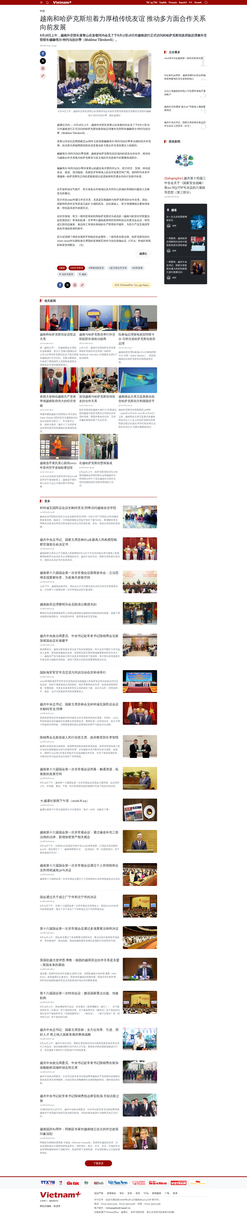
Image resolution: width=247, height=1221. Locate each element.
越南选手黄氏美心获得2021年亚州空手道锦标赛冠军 (58, 465)
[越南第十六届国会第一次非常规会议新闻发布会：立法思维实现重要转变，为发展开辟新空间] (140, 581)
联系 (175, 1193)
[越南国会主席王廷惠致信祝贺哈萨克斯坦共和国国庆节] (137, 380)
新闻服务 (156, 1193)
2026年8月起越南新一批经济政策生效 (183, 58)
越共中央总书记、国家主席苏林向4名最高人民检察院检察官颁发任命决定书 (78, 542)
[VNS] (117, 1183)
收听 (174, 226)
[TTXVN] (47, 1183)
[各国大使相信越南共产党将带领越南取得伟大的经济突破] (59, 380)
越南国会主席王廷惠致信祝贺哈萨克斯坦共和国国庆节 (136, 399)
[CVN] (138, 1183)
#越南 (62, 268)
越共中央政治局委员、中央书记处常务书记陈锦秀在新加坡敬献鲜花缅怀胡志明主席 (79, 1065)
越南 (84, 274)
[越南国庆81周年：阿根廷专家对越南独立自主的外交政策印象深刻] (140, 1138)
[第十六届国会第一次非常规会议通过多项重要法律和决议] (140, 937)
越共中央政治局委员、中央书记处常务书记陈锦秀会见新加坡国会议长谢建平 (79, 638)
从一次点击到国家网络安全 (176, 218)
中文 (190, 2)
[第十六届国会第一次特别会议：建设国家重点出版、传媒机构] (140, 1002)
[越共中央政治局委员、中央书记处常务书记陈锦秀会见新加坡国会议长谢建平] (140, 645)
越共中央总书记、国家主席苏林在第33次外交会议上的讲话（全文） (185, 124)
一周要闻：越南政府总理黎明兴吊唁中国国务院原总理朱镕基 (176, 242)
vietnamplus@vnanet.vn (118, 1208)
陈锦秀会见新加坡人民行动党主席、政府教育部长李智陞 (79, 737)
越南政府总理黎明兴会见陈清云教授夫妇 (68, 604)
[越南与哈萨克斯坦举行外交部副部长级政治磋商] (98, 318)
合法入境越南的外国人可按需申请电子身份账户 (184, 93)
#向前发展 (137, 268)
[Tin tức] (73, 1183)
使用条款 (111, 1193)
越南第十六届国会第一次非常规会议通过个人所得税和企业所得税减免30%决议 (79, 868)
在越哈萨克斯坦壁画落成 (95, 463)
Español (183, 2)
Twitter (43, 61)
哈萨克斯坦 (67, 274)
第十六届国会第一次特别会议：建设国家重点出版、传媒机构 (79, 995)
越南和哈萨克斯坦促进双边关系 (58, 337)
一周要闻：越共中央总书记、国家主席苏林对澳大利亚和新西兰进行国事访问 (176, 267)
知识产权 (98, 1193)
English (163, 2)
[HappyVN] (198, 1183)
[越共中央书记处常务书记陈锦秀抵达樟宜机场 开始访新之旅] (140, 1105)
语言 (138, 1193)
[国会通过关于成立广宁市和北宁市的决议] (140, 906)
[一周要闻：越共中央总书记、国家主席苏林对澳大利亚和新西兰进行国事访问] (198, 267)
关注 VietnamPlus (124, 285)
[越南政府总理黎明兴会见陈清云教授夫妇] (140, 613)
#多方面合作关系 (118, 268)
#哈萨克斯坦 (76, 268)
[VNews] (60, 1183)
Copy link (43, 76)
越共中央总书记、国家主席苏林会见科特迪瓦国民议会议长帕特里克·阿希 (79, 707)
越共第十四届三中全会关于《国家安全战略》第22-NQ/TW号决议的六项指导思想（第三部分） (185, 185)
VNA (146, 1193)
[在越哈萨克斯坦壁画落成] (98, 447)
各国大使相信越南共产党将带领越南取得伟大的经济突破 (58, 401)
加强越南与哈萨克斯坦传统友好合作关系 (97, 399)
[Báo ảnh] (178, 1183)
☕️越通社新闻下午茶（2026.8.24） (64, 801)
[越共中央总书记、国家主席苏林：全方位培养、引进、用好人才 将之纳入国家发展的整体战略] (140, 1038)
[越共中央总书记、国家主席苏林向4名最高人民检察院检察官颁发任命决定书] (140, 548)
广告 (167, 1193)
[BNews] (86, 1183)
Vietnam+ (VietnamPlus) (62, 2)
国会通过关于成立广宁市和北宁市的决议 (68, 897)
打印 (43, 69)
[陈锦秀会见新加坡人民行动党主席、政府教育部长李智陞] (140, 746)
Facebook (43, 54)
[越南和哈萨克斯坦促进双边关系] (59, 318)
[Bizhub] (98, 1183)
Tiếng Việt (151, 2)
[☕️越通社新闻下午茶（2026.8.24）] (140, 809)
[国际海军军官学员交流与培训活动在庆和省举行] (140, 681)
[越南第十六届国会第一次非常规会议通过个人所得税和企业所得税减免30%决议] (140, 874)
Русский (197, 2)
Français (173, 2)
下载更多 (98, 1163)
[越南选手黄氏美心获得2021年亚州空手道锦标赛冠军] (59, 447)
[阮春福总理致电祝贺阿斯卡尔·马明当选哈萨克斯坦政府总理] (137, 318)
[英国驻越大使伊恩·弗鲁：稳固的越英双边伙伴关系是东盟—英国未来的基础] (140, 969)
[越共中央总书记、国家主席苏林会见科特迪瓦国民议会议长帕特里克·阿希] (140, 713)
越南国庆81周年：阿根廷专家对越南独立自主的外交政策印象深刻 (79, 1131)
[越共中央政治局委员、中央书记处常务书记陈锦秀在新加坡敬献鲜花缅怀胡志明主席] (140, 1072)
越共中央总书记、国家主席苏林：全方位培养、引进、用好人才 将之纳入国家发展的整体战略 (79, 1032)
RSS (122, 1193)
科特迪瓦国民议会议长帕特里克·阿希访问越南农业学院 (78, 508)
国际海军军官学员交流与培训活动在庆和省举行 (73, 672)
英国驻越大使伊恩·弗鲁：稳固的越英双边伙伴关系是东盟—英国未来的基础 (79, 962)
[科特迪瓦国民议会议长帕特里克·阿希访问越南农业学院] (140, 517)
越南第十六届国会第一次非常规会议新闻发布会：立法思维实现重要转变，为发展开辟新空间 (79, 575)
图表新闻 (174, 141)
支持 (129, 1193)
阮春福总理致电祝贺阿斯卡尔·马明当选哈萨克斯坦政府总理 (136, 339)
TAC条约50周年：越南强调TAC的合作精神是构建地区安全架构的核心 (184, 77)
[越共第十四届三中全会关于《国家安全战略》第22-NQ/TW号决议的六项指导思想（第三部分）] (185, 160)
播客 (174, 210)
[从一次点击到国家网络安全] (198, 222)
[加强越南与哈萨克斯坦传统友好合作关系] (98, 380)
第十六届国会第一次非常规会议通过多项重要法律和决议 (79, 928)
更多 (47, 501)
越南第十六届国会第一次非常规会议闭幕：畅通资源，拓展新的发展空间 (79, 771)
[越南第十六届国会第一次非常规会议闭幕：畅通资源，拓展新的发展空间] (140, 778)
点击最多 (174, 52)
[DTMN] (157, 1183)
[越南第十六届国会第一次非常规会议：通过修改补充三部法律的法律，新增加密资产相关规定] (140, 841)
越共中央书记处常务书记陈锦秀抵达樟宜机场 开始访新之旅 (79, 1098)
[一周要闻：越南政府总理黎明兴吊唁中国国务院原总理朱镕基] (198, 244)
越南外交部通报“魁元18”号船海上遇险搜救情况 (184, 108)
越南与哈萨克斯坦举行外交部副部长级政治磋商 (97, 337)
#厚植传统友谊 (96, 268)
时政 (42, 10)
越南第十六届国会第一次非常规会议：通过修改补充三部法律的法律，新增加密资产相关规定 (79, 835)
